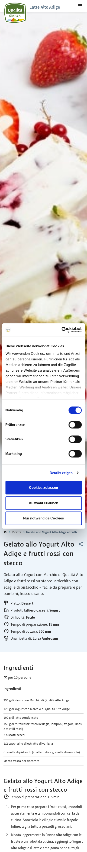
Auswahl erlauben (43, 503)
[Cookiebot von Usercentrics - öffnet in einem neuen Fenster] (62, 330)
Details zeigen (61, 473)
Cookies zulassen (43, 487)
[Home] (5, 532)
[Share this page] (81, 544)
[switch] (75, 424)
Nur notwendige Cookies (43, 518)
